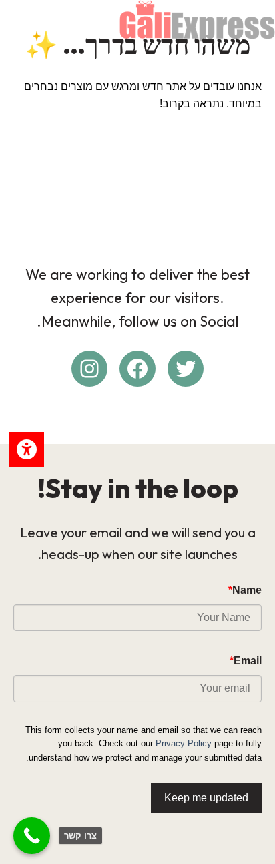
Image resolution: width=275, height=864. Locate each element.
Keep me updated (206, 797)
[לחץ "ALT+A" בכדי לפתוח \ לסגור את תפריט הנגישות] (26, 449)
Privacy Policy (184, 743)
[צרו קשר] (31, 835)
